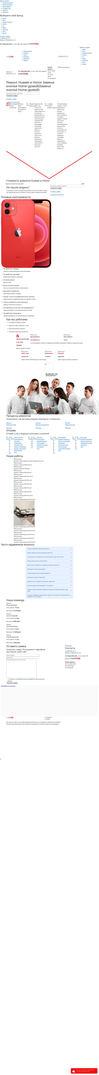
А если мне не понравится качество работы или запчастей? (45, 557)
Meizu (4, 28)
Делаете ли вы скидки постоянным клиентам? (41, 581)
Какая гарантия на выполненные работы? (40, 553)
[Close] (1, 727)
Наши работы (6, 6)
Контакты (5, 12)
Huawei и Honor (7, 22)
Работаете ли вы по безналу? (36, 577)
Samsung (5, 29)
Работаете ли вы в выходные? (36, 569)
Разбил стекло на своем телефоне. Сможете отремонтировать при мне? (47, 590)
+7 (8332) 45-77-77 (5, 38)
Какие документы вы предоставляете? (38, 573)
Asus (3, 20)
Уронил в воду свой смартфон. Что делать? (40, 585)
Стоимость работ (7, 3)
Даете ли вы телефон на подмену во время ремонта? (43, 565)
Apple (4, 18)
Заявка (26, 60)
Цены (25, 55)
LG (3, 26)
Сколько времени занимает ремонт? (38, 549)
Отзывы (26, 53)
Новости (5, 10)
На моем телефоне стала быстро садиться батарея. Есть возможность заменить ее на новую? (48, 595)
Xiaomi (4, 33)
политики (25, 679)
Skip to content (4, 1)
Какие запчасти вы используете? (37, 561)
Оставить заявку (5, 36)
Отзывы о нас (6, 8)
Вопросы (26, 57)
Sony (3, 31)
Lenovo (4, 24)
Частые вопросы (7, 4)
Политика (48, 717)
